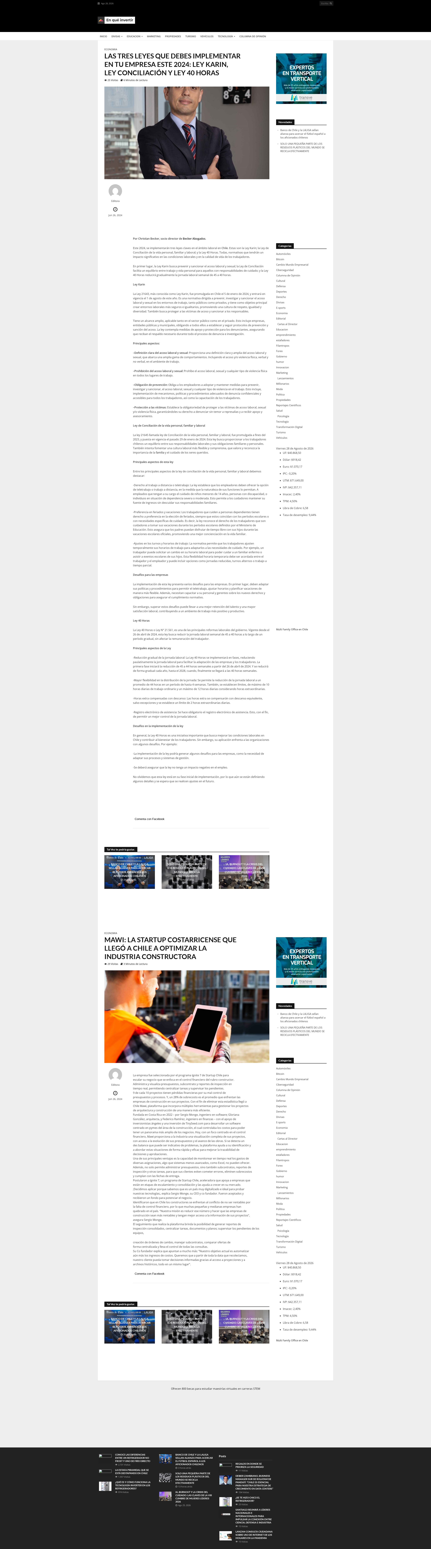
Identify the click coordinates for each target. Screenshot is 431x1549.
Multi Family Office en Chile (292, 629)
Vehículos (206, 36)
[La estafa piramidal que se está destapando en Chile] (105, 1472)
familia (160, 452)
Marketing (154, 36)
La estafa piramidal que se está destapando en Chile (132, 1472)
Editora (115, 201)
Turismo (190, 36)
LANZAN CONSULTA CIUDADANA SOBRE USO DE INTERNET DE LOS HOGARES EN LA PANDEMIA (254, 1534)
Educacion (133, 36)
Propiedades (173, 36)
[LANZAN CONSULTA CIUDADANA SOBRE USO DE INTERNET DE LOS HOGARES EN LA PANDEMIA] (225, 1535)
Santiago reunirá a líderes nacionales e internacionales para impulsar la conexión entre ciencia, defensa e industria (254, 1516)
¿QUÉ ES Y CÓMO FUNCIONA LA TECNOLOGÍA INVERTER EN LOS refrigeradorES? (133, 1485)
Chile (225, 248)
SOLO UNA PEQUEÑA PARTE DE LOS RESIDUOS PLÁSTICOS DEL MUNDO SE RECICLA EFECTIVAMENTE (187, 869)
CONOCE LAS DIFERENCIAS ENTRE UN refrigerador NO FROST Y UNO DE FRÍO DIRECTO (132, 1457)
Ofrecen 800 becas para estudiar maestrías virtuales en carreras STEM (215, 1389)
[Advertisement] (272, 18)
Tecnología (225, 36)
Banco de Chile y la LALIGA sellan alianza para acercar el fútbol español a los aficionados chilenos (130, 869)
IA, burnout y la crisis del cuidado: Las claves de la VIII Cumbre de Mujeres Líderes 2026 (244, 869)
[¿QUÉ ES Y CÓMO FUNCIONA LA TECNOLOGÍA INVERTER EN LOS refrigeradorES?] (105, 1486)
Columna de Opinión (252, 36)
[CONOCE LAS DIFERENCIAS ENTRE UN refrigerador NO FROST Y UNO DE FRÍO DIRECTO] (105, 1458)
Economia (110, 49)
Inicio (103, 36)
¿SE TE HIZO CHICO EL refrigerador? (248, 1499)
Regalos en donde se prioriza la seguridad (250, 1465)
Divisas (115, 36)
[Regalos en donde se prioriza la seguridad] (225, 1467)
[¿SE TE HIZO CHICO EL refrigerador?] (225, 1501)
